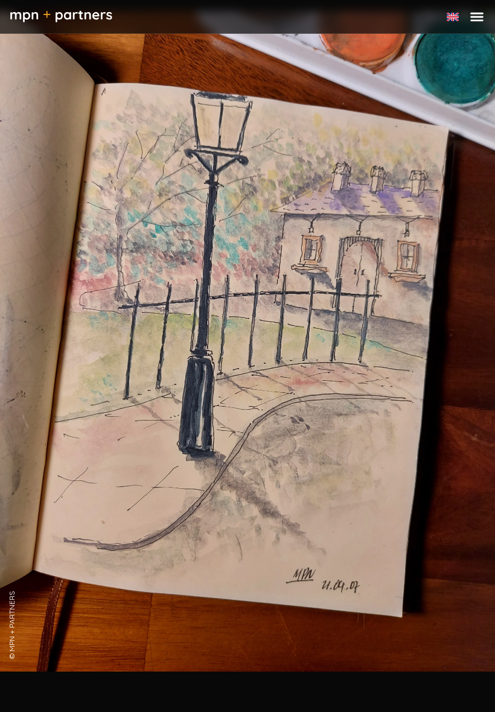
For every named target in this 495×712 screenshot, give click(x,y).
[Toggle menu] (477, 17)
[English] (453, 17)
